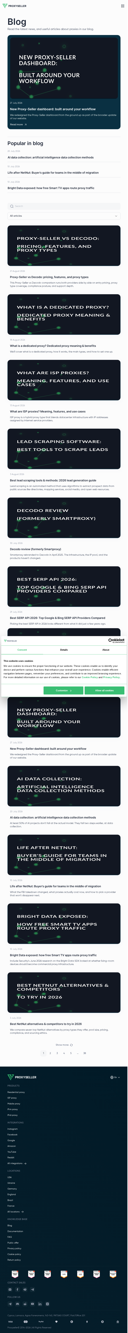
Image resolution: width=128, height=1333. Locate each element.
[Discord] (17, 1303)
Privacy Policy (111, 677)
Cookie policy (14, 1254)
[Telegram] (32, 1289)
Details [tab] (64, 649)
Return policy (14, 1260)
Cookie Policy (90, 677)
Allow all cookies (104, 690)
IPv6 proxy (12, 1115)
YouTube (11, 1152)
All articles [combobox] (16, 216)
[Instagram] (47, 1303)
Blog (9, 1226)
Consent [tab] (22, 649)
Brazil (10, 1200)
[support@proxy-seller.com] (9, 1289)
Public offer (13, 1243)
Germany (12, 1189)
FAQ (9, 1237)
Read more (16, 124)
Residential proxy (16, 1092)
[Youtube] (32, 1303)
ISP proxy (12, 1098)
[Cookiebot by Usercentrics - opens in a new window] (110, 640)
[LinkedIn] (39, 1303)
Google (11, 1140)
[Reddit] (24, 1303)
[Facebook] (17, 1289)
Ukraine (11, 1183)
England (11, 1194)
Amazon (11, 1146)
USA (9, 1177)
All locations (13, 1212)
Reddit (10, 1158)
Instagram (12, 1129)
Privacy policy (14, 1248)
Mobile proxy (13, 1104)
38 (84, 1053)
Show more (62, 1045)
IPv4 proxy (12, 1109)
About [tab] (105, 649)
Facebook (12, 1135)
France (10, 1206)
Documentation (15, 1231)
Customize (62, 690)
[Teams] (24, 1289)
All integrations (14, 1163)
